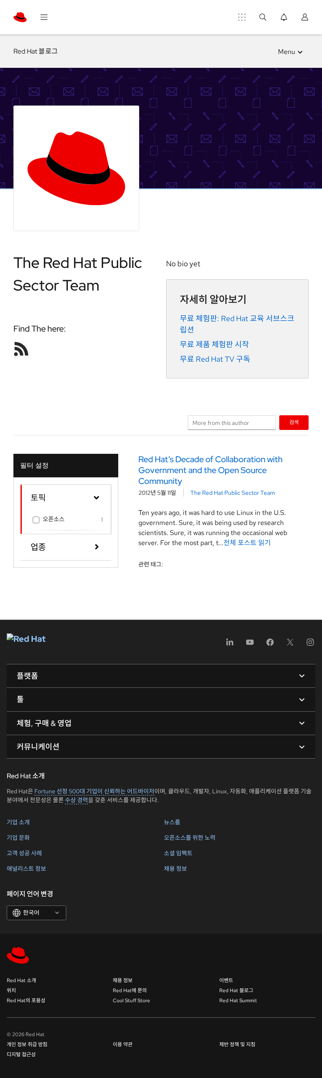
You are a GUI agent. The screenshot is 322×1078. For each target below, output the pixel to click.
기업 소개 (18, 822)
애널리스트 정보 (26, 868)
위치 (11, 990)
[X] (290, 645)
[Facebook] (270, 645)
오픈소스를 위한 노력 (190, 837)
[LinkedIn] (230, 645)
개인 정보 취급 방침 (27, 1044)
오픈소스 (54, 519)
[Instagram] (310, 645)
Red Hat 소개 (21, 980)
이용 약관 (122, 1044)
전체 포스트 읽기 (247, 542)
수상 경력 (76, 800)
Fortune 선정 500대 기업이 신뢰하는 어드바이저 (94, 791)
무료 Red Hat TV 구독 (215, 359)
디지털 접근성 (21, 1054)
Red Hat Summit (238, 1000)
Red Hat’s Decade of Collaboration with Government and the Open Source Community (210, 470)
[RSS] (21, 349)
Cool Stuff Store (131, 1000)
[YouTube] (250, 645)
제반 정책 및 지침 (237, 1044)
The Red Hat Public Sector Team (232, 493)
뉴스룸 (172, 822)
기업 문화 (18, 837)
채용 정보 (175, 868)
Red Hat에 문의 (130, 990)
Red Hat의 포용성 (26, 1000)
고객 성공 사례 (24, 853)
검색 (294, 422)
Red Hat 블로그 (35, 51)
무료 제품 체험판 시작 (214, 344)
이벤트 (226, 980)
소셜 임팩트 (178, 853)
